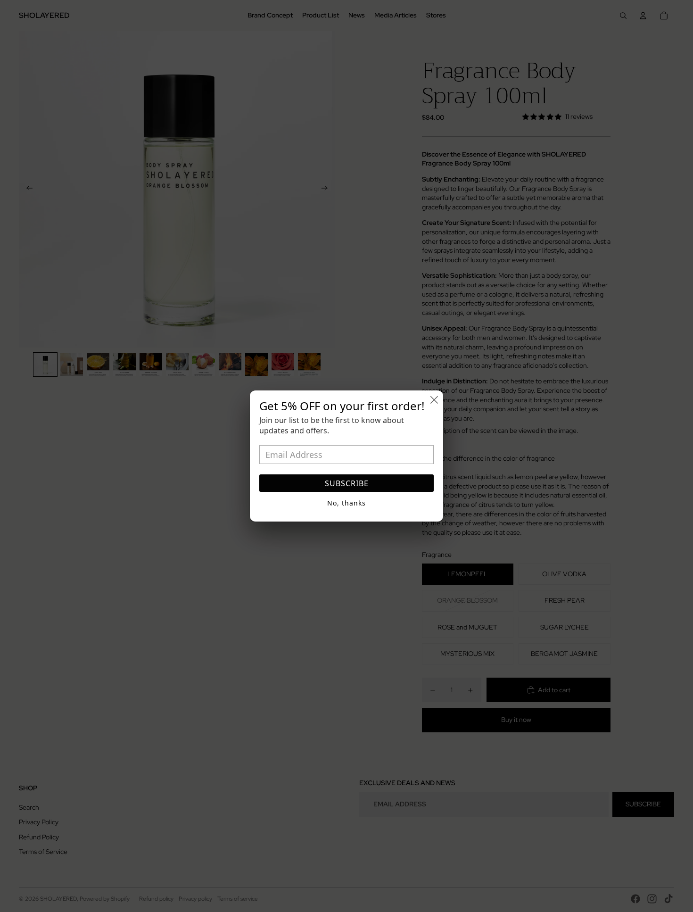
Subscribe (347, 483)
